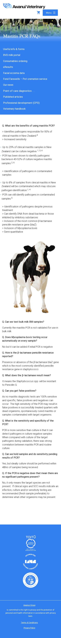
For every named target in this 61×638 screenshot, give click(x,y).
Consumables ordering (15, 61)
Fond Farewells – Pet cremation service (25, 78)
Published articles (13, 96)
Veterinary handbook (14, 108)
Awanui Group (29, 605)
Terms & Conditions (29, 623)
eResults (8, 67)
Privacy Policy (29, 628)
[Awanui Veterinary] (24, 8)
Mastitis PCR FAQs (21, 36)
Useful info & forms (14, 49)
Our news (8, 84)
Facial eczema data (14, 73)
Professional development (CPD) (21, 102)
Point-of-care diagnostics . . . (19, 90)
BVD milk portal (11, 55)
